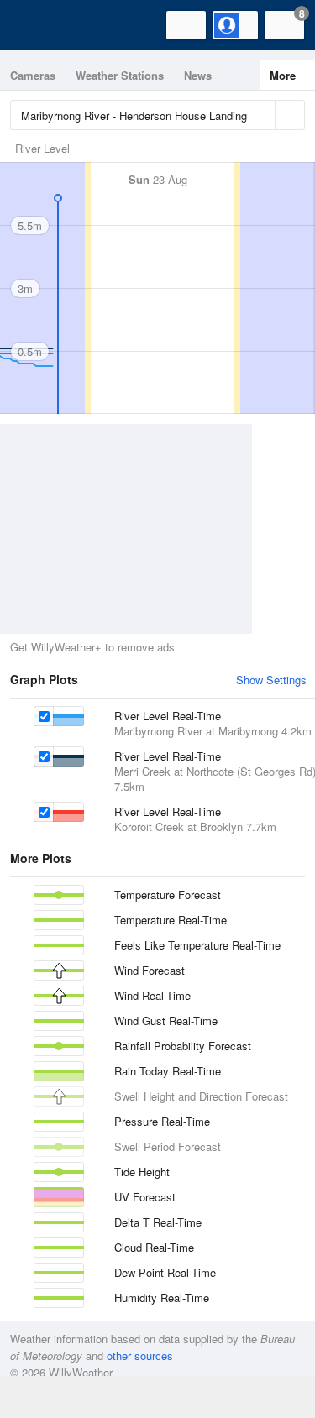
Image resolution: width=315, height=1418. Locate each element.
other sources (140, 1355)
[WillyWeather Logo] (38, 25)
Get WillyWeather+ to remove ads (92, 647)
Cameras (32, 75)
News (198, 75)
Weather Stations (120, 75)
